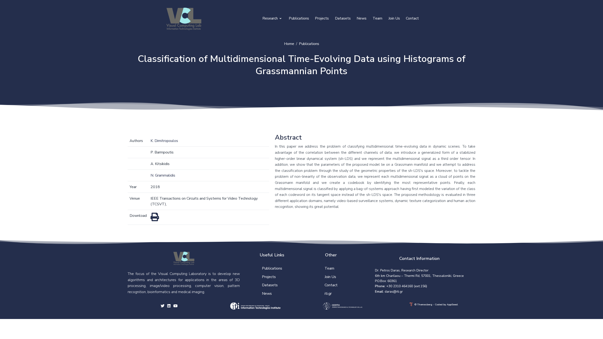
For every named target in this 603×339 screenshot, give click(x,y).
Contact (412, 18)
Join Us (394, 18)
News (362, 18)
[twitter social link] (162, 306)
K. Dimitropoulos (164, 140)
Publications (299, 18)
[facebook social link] (169, 306)
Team (377, 18)
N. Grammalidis (163, 175)
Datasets (343, 18)
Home (289, 43)
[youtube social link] (175, 306)
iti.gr (328, 293)
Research (270, 18)
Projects (322, 18)
